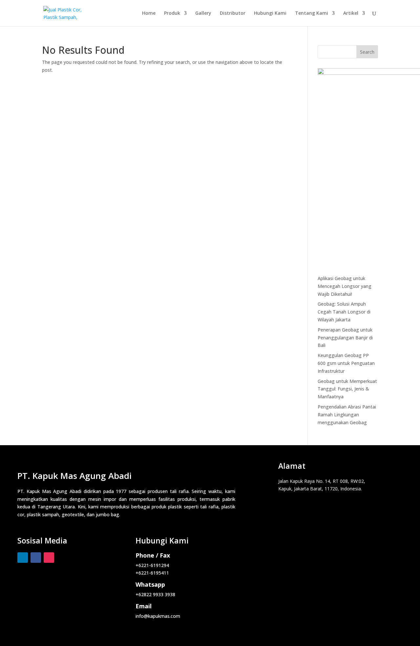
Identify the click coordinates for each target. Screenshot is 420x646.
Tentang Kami (311, 13)
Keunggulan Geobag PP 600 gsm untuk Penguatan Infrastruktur (346, 363)
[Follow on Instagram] (49, 557)
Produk (172, 13)
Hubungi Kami (270, 13)
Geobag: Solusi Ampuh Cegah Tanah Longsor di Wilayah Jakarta (344, 312)
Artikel (350, 13)
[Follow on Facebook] (36, 557)
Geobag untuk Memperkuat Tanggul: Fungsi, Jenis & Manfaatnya (347, 389)
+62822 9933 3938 (155, 594)
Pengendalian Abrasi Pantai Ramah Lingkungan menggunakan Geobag (347, 415)
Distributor (232, 13)
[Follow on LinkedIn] (22, 557)
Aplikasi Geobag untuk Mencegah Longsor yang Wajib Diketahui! (344, 286)
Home (149, 13)
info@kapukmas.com (158, 616)
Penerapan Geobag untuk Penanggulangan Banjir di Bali (345, 338)
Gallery (203, 13)
